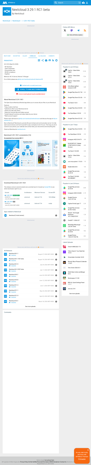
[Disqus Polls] (30, 337)
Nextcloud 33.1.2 (13, 285)
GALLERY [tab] (25, 56)
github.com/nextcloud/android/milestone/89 (30, 79)
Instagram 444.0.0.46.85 (74, 193)
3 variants (13, 292)
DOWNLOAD (33, 56)
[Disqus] (30, 383)
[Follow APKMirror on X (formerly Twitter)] (65, 31)
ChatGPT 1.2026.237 (74, 220)
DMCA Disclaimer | (55, 462)
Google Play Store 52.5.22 (75, 118)
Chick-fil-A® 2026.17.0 (74, 246)
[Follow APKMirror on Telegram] (78, 31)
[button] (39, 60)
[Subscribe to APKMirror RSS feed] (85, 31)
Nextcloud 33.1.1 (13, 290)
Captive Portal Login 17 (74, 203)
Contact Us (63, 462)
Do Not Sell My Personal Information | (39, 462)
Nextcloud (19, 13)
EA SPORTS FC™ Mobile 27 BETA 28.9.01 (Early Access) (74, 145)
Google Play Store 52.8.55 (75, 108)
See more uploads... (30, 306)
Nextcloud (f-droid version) (16, 215)
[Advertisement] (31, 39)
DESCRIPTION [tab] (16, 56)
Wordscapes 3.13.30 (73, 278)
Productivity (8, 60)
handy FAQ (48, 187)
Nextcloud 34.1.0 (13, 264)
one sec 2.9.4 (71, 288)
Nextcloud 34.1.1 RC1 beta (16, 258)
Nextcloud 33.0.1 (13, 300)
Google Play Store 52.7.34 (75, 92)
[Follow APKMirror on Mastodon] (72, 31)
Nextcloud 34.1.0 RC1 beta (16, 269)
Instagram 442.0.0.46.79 (74, 139)
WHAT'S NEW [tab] (7, 56)
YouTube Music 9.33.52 (74, 113)
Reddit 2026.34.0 (72, 167)
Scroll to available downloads (32, 89)
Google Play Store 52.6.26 (75, 97)
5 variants (13, 255)
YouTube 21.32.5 (72, 102)
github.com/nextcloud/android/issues (29, 118)
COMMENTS (51, 56)
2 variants (13, 260)
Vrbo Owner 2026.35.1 (74, 267)
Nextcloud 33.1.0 (13, 295)
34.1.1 (21, 138)
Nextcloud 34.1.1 (13, 253)
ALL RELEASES (42, 56)
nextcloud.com (21, 129)
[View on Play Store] (46, 60)
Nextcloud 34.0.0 (13, 279)
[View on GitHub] (50, 60)
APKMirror (11, 3)
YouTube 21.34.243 (73, 151)
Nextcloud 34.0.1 (13, 274)
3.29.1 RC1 (9, 195)
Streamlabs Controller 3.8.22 (76, 257)
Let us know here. (49, 460)
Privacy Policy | (24, 462)
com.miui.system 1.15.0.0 (75, 161)
